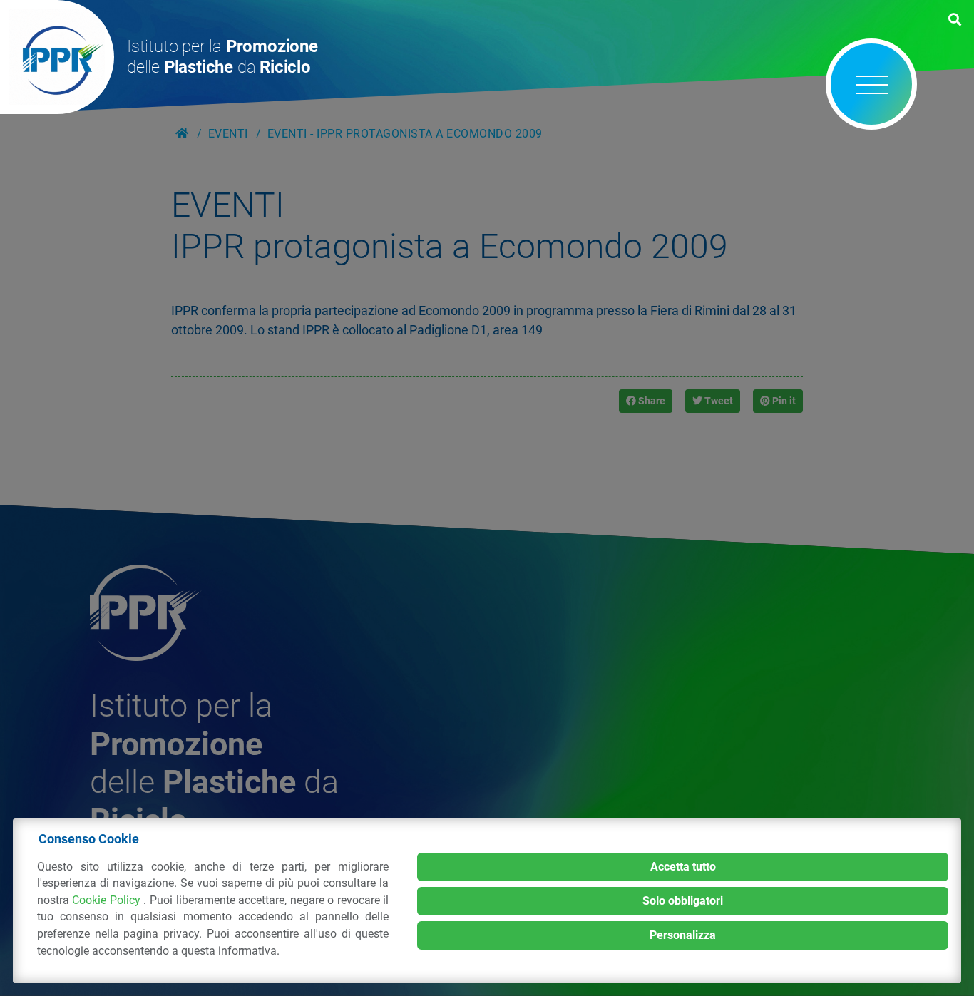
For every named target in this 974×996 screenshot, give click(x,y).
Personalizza (683, 935)
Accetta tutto (683, 866)
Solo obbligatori (682, 901)
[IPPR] (57, 57)
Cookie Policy (107, 900)
